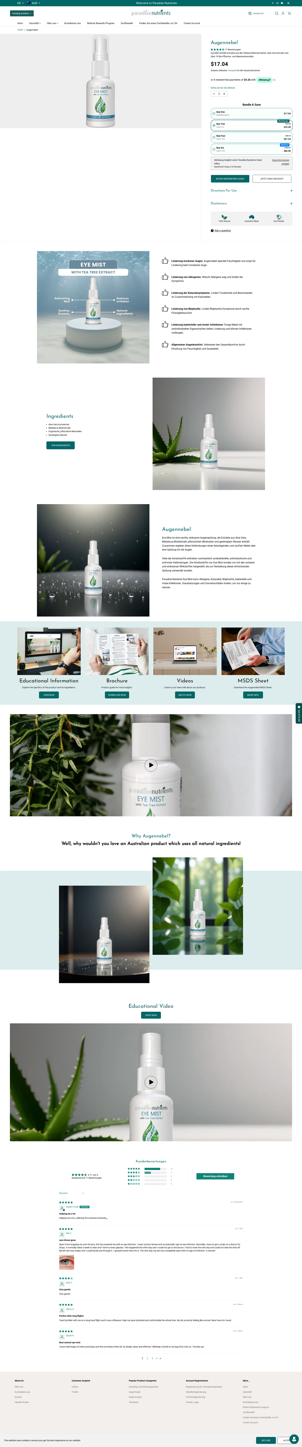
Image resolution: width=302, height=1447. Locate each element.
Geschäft (34, 23)
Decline (266, 1440)
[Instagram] (277, 3)
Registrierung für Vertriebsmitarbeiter (204, 1387)
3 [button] (152, 1358)
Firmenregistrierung (195, 1397)
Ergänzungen (135, 1397)
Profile (75, 1392)
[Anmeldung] (283, 13)
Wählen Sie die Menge (223, 88)
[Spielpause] (151, 765)
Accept (287, 1440)
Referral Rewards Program (101, 23)
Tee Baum (133, 1402)
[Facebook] (273, 3)
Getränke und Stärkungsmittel (143, 1387)
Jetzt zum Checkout (271, 178)
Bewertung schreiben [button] (215, 1176)
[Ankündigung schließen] (288, 3)
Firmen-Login (192, 1402)
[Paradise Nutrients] (151, 13)
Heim (20, 23)
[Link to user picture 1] (66, 1262)
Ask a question (223, 230)
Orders (75, 1387)
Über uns (52, 23)
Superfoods (134, 1392)
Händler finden (22, 1402)
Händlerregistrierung (196, 1392)
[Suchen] (277, 13)
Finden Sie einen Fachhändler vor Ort (158, 23)
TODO (20, 30)
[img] (66, 1202)
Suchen (18, 1397)
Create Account (192, 23)
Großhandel (127, 23)
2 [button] (147, 1358)
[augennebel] (100, 81)
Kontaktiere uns (72, 23)
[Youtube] (282, 3)
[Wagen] (289, 13)
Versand (232, 70)
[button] (218, 49)
